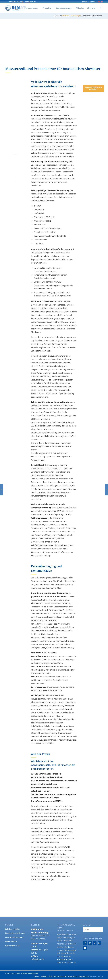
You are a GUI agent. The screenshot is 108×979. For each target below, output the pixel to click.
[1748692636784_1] (7, 776)
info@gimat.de (30, 2)
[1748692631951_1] (17, 771)
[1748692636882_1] (12, 776)
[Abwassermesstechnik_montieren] (15, 760)
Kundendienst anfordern (15, 933)
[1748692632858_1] (22, 771)
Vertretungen (70, 950)
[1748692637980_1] (17, 776)
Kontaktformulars (64, 959)
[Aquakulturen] (1, 489)
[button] (85, 943)
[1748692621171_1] (12, 771)
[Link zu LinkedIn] (5, 1)
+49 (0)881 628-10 (15, 2)
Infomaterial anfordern (14, 937)
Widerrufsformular (12, 946)
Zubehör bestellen (12, 929)
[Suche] (101, 8)
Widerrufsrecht (11, 941)
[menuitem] (85, 1)
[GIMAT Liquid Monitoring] (15, 8)
